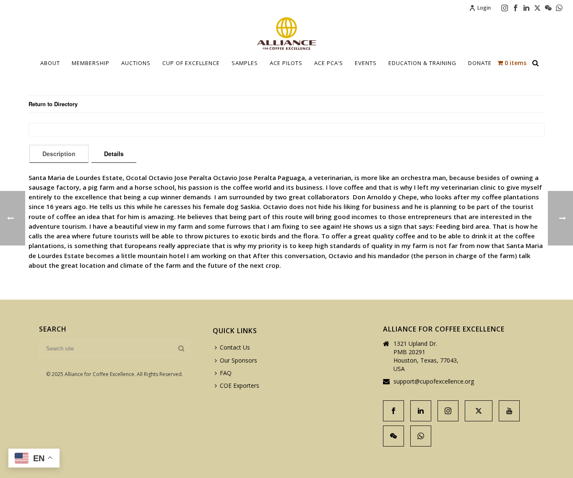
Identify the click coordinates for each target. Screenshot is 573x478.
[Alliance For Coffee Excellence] (286, 33)
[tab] (59, 153)
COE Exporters (239, 385)
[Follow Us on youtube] (509, 410)
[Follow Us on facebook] (393, 410)
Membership (90, 63)
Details (114, 153)
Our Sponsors (238, 360)
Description (59, 153)
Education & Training (422, 63)
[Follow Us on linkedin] (420, 410)
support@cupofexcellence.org (433, 381)
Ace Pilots (286, 63)
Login (484, 7)
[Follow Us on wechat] (393, 436)
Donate (480, 63)
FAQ (226, 373)
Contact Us (235, 347)
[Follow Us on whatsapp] (420, 436)
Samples (245, 63)
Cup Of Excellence (191, 63)
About (50, 63)
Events (366, 63)
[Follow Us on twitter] (478, 410)
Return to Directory (53, 104)
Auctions (136, 63)
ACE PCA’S (328, 63)
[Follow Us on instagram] (448, 410)
